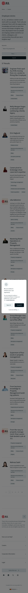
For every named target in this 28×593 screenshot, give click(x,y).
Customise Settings (14, 310)
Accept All (19, 305)
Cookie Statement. (10, 300)
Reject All (9, 305)
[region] (14, 296)
